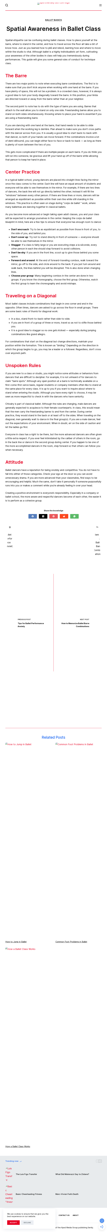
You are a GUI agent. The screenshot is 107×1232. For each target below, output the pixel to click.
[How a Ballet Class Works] (28, 1044)
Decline (27, 1222)
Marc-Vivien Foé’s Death (66, 1194)
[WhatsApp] (74, 516)
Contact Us (64, 1215)
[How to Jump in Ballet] (28, 840)
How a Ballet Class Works (17, 1146)
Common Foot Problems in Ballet (71, 941)
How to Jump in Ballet (16, 941)
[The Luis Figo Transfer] (9, 1174)
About (76, 1215)
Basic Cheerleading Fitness (29, 1194)
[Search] (6, 5)
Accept (13, 1222)
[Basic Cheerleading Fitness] (9, 1194)
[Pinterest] (53, 516)
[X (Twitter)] (43, 516)
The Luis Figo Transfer (26, 1174)
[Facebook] (32, 516)
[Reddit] (64, 516)
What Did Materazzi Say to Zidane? (72, 1174)
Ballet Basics (53, 20)
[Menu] (100, 5)
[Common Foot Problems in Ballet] (78, 840)
